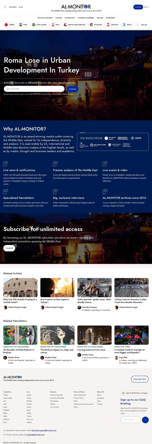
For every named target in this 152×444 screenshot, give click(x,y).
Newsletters (13, 7)
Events (21, 7)
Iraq (28, 392)
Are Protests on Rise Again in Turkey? (54, 301)
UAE (4, 404)
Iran (4, 401)
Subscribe (138, 7)
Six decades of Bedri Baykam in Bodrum (18, 351)
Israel (5, 407)
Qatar (5, 416)
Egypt (5, 413)
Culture (58, 18)
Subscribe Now (140, 379)
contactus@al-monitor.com (35, 434)
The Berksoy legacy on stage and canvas (56, 351)
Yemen (29, 407)
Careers (99, 404)
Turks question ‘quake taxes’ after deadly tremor (94, 301)
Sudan (29, 413)
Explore (100, 18)
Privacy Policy (78, 398)
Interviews (110, 18)
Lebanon (6, 419)
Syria (5, 422)
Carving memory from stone (91, 349)
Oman (29, 398)
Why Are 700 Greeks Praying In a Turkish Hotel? (20, 301)
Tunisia (29, 416)
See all (144, 25)
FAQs (75, 401)
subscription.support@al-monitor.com (43, 430)
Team (99, 401)
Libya (28, 410)
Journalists (100, 398)
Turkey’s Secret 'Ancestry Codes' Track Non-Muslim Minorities (130, 301)
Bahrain (29, 401)
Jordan (29, 395)
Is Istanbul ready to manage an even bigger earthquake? (129, 351)
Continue (9, 248)
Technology (70, 18)
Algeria (29, 422)
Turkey (5, 395)
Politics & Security (45, 18)
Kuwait (29, 404)
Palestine (6, 410)
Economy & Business (86, 18)
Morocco (30, 419)
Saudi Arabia (7, 398)
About (99, 395)
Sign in (146, 7)
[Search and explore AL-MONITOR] (5, 7)
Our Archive (54, 407)
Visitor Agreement (80, 395)
